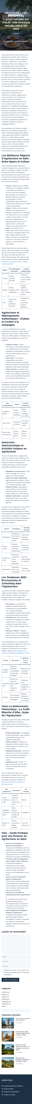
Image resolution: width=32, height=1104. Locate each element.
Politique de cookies (9, 1094)
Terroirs (5, 1004)
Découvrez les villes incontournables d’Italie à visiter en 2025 (23, 1033)
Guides (4, 997)
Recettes (5, 1001)
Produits (5, 999)
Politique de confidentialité (11, 1091)
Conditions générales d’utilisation (13, 1086)
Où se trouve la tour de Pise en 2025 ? (23, 1019)
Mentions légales (9, 1089)
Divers (4, 994)
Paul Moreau (23, 41)
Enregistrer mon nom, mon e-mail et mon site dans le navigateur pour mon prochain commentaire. (16, 972)
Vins (3, 1006)
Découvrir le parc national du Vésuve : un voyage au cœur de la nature (23, 1047)
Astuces (5, 992)
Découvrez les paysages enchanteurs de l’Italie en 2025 (22, 1059)
